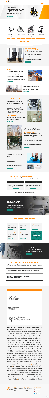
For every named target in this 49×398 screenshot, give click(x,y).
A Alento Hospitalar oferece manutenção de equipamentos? (15, 320)
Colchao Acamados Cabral (9, 366)
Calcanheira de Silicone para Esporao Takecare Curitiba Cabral (25, 363)
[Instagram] (8, 390)
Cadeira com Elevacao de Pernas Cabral (35, 336)
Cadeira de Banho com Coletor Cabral (27, 338)
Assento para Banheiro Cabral (11, 334)
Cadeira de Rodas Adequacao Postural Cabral (37, 346)
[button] (41, 290)
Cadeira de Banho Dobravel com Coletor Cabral (19, 340)
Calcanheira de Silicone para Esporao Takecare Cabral (12, 363)
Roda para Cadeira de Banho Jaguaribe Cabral (34, 376)
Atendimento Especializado (12, 309)
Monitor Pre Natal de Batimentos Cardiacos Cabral (19, 374)
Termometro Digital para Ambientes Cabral (12, 379)
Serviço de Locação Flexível (12, 311)
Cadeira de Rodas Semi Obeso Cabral (14, 359)
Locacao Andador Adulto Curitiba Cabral (16, 372)
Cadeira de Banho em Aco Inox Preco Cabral (35, 342)
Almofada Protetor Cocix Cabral (16, 329)
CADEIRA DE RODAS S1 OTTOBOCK (21, 34)
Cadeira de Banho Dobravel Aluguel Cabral (37, 339)
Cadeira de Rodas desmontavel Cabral (18, 348)
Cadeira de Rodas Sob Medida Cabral (30, 359)
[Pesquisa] (42, 3)
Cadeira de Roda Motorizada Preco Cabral (11, 346)
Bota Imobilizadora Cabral (16, 335)
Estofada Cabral (35, 370)
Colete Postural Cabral (15, 367)
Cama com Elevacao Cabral (11, 364)
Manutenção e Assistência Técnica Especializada (13, 307)
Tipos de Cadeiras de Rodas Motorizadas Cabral (23, 379)
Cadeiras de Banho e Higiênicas (12, 297)
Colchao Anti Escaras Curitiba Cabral (23, 366)
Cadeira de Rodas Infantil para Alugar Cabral (34, 350)
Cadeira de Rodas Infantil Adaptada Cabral (32, 349)
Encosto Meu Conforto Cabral (10, 369)
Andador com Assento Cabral (32, 331)
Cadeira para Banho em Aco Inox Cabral (33, 361)
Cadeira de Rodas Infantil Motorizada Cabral (24, 350)
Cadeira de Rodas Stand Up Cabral (37, 359)
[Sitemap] (12, 390)
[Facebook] (7, 390)
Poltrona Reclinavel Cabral (34, 375)
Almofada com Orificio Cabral (31, 327)
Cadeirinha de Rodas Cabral (35, 362)
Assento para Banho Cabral (18, 334)
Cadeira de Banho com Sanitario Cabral (12, 339)
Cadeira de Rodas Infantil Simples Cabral (30, 351)
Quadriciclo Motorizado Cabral (11, 376)
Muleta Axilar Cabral (34, 374)
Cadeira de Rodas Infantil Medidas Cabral (14, 350)
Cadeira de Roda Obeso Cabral (28, 346)
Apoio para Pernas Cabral (11, 333)
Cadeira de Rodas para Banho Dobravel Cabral (37, 355)
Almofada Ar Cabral (29, 326)
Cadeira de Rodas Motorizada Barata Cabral (16, 352)
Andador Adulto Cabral (14, 331)
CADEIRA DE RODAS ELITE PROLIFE (31, 34)
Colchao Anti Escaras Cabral (16, 366)
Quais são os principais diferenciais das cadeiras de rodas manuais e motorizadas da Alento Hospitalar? (20, 319)
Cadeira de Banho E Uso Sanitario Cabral (15, 341)
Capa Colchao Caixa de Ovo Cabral (12, 365)
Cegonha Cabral (29, 365)
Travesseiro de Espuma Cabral (36, 379)
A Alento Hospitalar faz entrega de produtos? (14, 318)
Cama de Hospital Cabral (24, 364)
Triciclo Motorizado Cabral (9, 380)
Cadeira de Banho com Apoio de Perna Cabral (35, 337)
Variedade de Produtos (11, 310)
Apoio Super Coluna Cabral (17, 333)
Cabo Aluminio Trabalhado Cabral (14, 336)
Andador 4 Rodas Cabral (9, 331)
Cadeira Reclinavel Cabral (22, 362)
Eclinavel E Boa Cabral (16, 368)
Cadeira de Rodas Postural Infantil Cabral (35, 357)
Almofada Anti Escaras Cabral (15, 326)
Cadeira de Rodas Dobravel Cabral (26, 348)
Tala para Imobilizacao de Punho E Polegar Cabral (20, 378)
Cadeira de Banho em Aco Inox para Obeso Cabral (24, 342)
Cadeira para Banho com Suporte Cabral (17, 361)
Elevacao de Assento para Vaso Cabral (29, 368)
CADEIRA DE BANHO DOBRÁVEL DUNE (10, 34)
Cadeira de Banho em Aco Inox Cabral (15, 342)
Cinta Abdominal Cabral (33, 365)
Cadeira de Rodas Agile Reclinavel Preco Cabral (12, 347)
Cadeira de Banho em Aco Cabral (23, 341)
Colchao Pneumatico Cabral (10, 367)
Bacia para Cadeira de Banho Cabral (25, 334)
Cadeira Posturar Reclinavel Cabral (16, 362)
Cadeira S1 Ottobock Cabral (28, 362)
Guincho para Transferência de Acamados (13, 299)
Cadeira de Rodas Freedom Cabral (23, 349)
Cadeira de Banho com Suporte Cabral (21, 339)
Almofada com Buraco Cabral (24, 327)
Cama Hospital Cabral (29, 364)
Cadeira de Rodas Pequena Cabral (19, 357)
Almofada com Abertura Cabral (17, 327)
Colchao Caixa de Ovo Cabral (30, 366)
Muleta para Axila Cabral (10, 375)
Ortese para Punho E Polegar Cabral (22, 375)
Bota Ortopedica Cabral (37, 335)
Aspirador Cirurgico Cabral (31, 333)
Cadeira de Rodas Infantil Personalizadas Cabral (20, 351)
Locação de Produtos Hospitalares (12, 306)
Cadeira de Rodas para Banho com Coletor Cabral (15, 355)
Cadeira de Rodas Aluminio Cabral (20, 347)
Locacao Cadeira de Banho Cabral (24, 372)
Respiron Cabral (27, 376)
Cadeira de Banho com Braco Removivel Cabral (18, 338)
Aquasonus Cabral (22, 333)
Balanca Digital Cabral (31, 334)
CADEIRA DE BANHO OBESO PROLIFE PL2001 (41, 34)
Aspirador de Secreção (11, 301)
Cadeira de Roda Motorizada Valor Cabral (20, 346)
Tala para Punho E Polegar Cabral (29, 378)
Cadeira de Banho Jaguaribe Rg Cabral (14, 344)
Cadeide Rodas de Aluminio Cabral (21, 336)
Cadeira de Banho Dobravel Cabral (10, 340)
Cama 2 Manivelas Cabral (35, 363)
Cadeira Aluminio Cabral (28, 336)
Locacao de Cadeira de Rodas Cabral (32, 372)
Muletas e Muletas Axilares (11, 300)
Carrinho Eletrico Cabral (24, 365)
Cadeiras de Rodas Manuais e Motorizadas (13, 296)
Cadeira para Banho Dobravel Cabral (25, 361)
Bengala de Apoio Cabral (11, 335)
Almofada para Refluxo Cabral (10, 329)
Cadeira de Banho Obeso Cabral (21, 344)
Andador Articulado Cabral (26, 331)
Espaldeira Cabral (32, 370)
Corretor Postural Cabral (11, 368)
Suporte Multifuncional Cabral (33, 377)
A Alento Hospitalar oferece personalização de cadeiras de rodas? (16, 321)
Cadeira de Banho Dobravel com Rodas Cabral (30, 340)
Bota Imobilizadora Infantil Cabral (30, 335)
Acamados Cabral (10, 326)
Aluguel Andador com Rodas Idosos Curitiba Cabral (35, 329)
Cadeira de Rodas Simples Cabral (22, 359)
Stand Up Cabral (21, 377)
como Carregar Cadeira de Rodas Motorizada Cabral (32, 367)
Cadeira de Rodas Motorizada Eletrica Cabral (20, 353)
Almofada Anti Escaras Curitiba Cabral (22, 326)
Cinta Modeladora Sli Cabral (39, 365)
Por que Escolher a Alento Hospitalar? (12, 308)
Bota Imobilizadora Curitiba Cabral (23, 335)
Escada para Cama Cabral (32, 369)
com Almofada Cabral (20, 367)
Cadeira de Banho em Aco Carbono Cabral (31, 341)
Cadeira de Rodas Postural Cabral (27, 357)
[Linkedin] (9, 390)
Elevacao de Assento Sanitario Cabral (38, 368)
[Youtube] (11, 390)
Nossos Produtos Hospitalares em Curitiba (12, 295)
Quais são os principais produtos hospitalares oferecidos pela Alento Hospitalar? (18, 315)
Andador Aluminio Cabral (20, 331)
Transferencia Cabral (30, 379)
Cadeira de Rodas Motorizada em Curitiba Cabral (30, 353)
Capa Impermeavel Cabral (19, 365)
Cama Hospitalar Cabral (34, 364)
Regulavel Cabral (23, 376)
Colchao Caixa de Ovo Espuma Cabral (38, 366)
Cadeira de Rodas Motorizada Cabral (25, 352)
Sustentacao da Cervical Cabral (11, 378)
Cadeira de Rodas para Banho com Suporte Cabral (26, 355)
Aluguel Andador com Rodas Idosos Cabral (25, 329)
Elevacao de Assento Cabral (22, 368)
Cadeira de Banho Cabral (9, 337)
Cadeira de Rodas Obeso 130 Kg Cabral (24, 354)
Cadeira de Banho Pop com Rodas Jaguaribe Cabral (30, 344)
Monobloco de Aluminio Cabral (29, 374)
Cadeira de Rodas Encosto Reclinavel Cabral (15, 349)
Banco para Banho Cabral (36, 334)
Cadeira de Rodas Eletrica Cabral (33, 348)
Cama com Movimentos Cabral (17, 364)
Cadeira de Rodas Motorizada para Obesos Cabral (14, 354)
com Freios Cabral (25, 367)
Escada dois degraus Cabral (26, 369)
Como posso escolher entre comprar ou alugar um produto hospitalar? (17, 317)
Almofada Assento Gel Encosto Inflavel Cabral (36, 326)
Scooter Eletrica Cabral (10, 377)
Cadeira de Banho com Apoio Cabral (16, 337)
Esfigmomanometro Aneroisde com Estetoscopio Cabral (13, 370)
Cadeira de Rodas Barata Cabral (28, 347)
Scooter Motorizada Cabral (16, 377)
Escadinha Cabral (37, 369)
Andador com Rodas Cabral (38, 331)
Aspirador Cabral (26, 333)
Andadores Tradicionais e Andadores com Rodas (14, 298)
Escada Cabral (21, 369)
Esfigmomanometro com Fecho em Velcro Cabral (24, 370)
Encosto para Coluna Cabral (16, 369)
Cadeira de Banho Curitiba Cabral (29, 339)
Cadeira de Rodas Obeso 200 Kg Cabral (33, 354)
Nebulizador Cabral (16, 375)
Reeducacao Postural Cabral (18, 376)
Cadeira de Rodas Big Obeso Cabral (35, 347)
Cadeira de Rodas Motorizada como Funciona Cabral (34, 352)
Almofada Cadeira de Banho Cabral (10, 327)
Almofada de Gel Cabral (36, 327)
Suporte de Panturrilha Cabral (26, 377)
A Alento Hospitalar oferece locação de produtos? (14, 316)
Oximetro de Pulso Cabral (29, 375)
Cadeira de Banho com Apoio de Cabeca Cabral (25, 337)
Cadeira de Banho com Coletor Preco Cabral (36, 338)
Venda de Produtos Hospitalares (12, 305)
